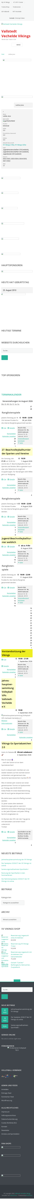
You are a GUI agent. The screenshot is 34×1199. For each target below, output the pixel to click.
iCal (4, 428)
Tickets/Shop (5, 7)
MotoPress (13, 1195)
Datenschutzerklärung (9, 1119)
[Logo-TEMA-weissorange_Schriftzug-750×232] (10, 181)
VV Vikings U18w (8, 145)
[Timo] (9, 212)
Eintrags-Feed (6, 1093)
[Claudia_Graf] (9, 196)
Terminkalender (11, 394)
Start (2, 54)
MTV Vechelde (17, 11)
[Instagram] (18, 15)
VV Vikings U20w (20, 145)
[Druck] (17, 386)
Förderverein (17, 7)
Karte (20, 443)
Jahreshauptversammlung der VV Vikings (16, 859)
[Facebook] (15, 15)
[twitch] (10, 242)
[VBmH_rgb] (17, 98)
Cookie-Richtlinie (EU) (9, 1123)
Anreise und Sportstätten (10, 1134)
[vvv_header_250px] (10, 1179)
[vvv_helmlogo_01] (10, 1164)
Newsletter (5, 1130)
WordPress (29, 1195)
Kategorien (6, 897)
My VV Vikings (5, 2)
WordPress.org (6, 1100)
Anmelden (4, 1089)
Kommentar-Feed (7, 1097)
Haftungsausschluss (8, 1115)
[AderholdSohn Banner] (10, 257)
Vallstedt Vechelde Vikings (22, 1193)
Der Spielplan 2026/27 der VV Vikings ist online (21, 1018)
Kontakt (4, 1127)
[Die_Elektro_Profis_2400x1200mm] (12, 227)
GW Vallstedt (5, 11)
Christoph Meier (20, 18)
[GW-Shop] (10, 1150)
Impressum (5, 1112)
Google (12, 428)
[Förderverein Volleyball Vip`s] (17, 1056)
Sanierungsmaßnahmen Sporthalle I (14, 869)
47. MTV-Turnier (18, 2)
